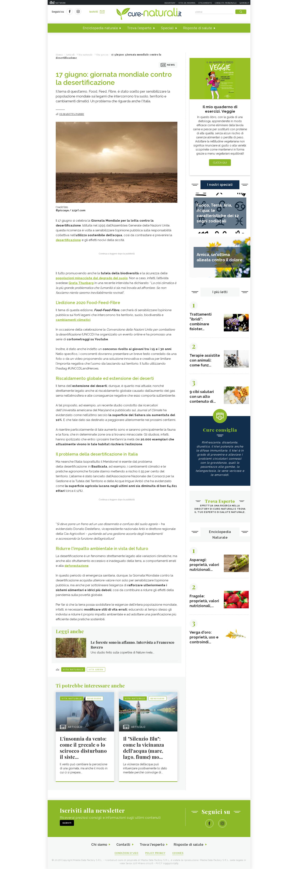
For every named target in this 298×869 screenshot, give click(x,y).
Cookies (178, 853)
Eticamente (205, 3)
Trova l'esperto (139, 28)
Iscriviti (93, 11)
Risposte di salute (197, 28)
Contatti (123, 845)
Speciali (167, 28)
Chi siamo (99, 845)
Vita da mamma (186, 3)
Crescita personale (226, 3)
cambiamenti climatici (73, 320)
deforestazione (76, 566)
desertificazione (68, 240)
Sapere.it (244, 3)
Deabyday (169, 3)
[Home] (149, 14)
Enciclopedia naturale (100, 28)
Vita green (96, 669)
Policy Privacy (155, 853)
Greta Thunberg (81, 283)
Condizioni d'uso (126, 853)
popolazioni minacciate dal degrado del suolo (92, 278)
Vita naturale (73, 669)
